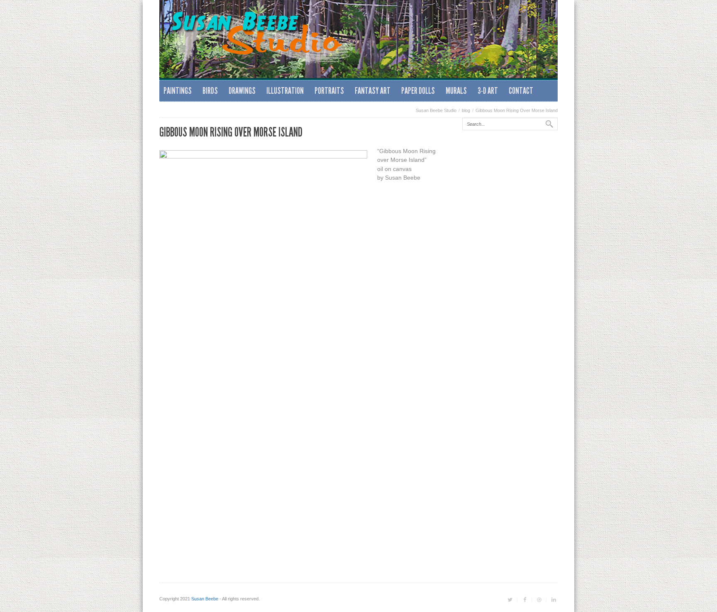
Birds (210, 90)
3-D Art (488, 90)
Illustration (285, 90)
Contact (521, 90)
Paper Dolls (418, 90)
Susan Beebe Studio (436, 110)
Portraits (329, 90)
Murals (456, 90)
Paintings (177, 90)
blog (466, 110)
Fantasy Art (372, 90)
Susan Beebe (204, 598)
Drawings (242, 90)
